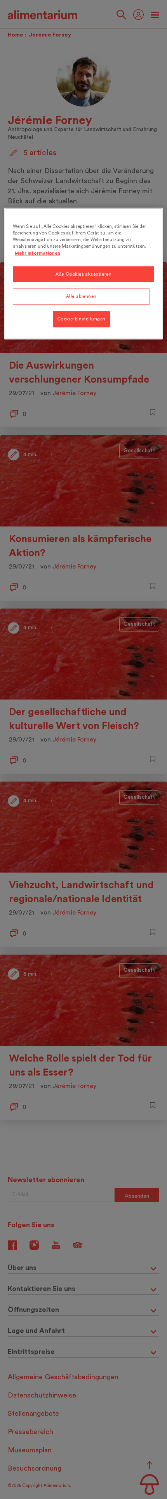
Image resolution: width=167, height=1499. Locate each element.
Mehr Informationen (37, 253)
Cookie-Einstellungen (81, 319)
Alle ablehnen (81, 296)
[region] (83, 273)
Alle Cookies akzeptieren (84, 274)
